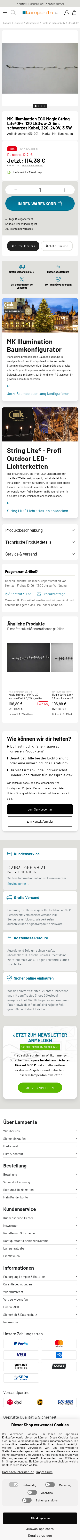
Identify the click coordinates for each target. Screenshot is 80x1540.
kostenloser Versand (32, 165)
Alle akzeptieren (40, 1518)
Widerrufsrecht (13, 1292)
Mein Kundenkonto (15, 1197)
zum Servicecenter (40, 809)
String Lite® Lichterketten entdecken (37, 511)
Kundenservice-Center (18, 1218)
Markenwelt (11, 1146)
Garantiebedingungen (17, 1284)
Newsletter (10, 1225)
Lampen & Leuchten (13, 23)
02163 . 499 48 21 (26, 867)
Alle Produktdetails (23, 246)
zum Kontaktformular (40, 821)
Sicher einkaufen (14, 1138)
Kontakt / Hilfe (21, 594)
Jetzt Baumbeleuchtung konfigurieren (38, 393)
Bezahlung (10, 1174)
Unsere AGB (11, 1307)
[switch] (13, 1484)
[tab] (36, 106)
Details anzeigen (40, 1535)
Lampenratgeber (14, 1248)
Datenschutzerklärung (18, 1472)
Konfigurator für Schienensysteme (25, 1241)
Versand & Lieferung (16, 1182)
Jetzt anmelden (40, 1088)
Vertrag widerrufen (15, 1299)
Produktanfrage (53, 594)
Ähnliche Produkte (57, 246)
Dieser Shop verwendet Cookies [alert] (40, 1424)
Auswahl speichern (40, 1529)
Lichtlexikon (11, 1256)
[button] (28, 657)
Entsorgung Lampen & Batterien (24, 1276)
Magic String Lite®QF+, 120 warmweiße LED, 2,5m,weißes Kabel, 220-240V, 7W (25, 696)
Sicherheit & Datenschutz (20, 1314)
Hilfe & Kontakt (13, 1154)
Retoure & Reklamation (18, 1189)
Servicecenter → (18, 883)
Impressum (10, 1322)
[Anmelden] (66, 12)
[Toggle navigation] (5, 12)
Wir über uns (11, 1131)
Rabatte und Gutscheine (19, 1233)
